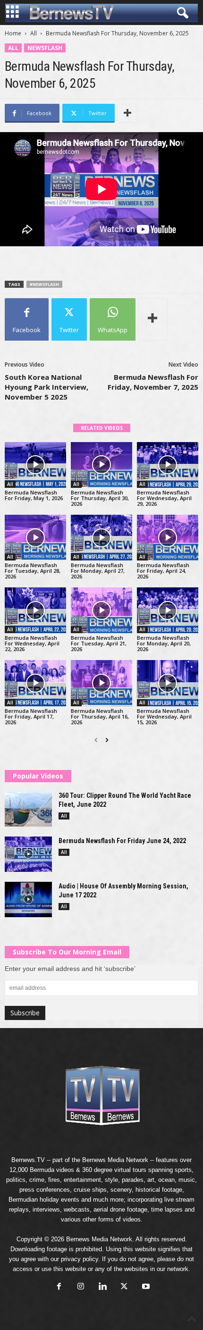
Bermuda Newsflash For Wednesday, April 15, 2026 (164, 716)
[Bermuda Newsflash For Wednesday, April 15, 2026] (167, 683)
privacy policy (79, 1259)
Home (13, 33)
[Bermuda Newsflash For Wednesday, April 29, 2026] (167, 465)
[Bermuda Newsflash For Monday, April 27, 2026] (101, 537)
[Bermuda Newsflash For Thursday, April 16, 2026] (101, 683)
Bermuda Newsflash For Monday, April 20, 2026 (164, 643)
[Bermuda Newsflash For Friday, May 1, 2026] (35, 465)
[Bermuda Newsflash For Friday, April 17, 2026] (35, 683)
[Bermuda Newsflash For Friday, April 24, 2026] (167, 537)
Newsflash (44, 48)
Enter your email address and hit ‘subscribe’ (70, 968)
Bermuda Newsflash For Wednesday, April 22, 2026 (32, 643)
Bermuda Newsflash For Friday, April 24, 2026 (163, 570)
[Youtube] (145, 1287)
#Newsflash (44, 284)
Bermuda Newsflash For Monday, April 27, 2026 (98, 570)
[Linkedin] (102, 1287)
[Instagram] (81, 1287)
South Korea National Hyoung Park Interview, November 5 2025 (46, 387)
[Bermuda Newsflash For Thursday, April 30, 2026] (101, 465)
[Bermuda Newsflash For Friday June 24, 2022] (28, 854)
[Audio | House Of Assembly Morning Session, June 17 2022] (28, 899)
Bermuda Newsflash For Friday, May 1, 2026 (34, 495)
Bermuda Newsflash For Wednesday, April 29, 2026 (164, 498)
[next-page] (106, 740)
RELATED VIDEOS (102, 428)
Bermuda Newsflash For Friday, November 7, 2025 (153, 382)
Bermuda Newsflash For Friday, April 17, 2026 (31, 716)
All (33, 33)
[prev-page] (96, 740)
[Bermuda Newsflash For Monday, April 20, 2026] (167, 610)
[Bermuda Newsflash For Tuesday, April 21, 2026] (101, 610)
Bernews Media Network (115, 1159)
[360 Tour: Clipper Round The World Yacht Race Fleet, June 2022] (28, 809)
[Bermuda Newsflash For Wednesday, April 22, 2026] (35, 610)
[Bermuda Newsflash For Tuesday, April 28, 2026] (35, 537)
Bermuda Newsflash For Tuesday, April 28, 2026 (32, 570)
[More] (127, 113)
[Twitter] (124, 1287)
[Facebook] (59, 1287)
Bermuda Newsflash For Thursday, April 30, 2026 (100, 498)
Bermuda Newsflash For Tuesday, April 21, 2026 (99, 643)
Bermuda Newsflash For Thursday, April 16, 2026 (100, 716)
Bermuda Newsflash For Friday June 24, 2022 (122, 841)
